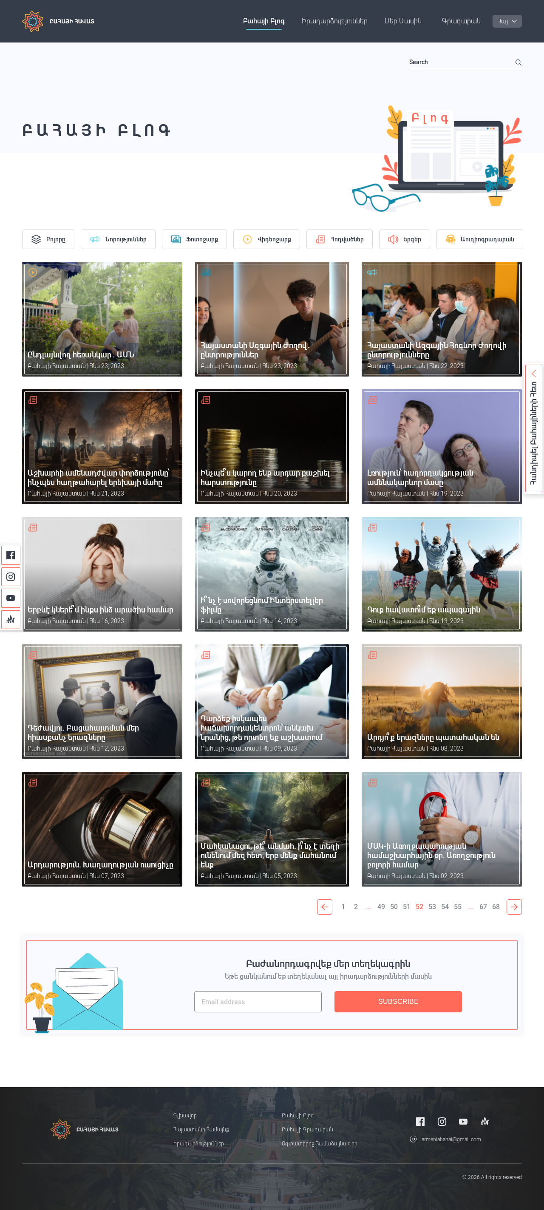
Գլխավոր (185, 1116)
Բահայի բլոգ (264, 21)
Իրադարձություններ (335, 21)
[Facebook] (10, 555)
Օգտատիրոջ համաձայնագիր (319, 1144)
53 (432, 907)
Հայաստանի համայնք (201, 1130)
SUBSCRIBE (398, 1001)
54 (445, 907)
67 (483, 907)
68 (496, 907)
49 (381, 907)
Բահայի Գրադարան (307, 1130)
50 (394, 907)
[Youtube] (10, 598)
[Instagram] (10, 577)
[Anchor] (10, 619)
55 (458, 907)
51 (407, 907)
